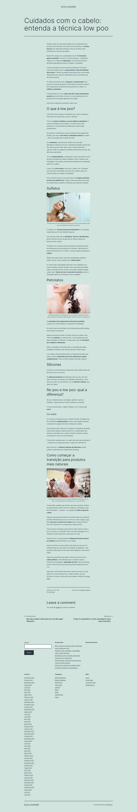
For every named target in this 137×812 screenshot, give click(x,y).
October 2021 (28, 785)
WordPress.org (90, 685)
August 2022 (28, 768)
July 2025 (27, 687)
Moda (56, 690)
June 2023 (27, 746)
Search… (27, 642)
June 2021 (27, 794)
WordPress (109, 804)
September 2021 (29, 787)
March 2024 (28, 724)
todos (56, 697)
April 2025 (27, 692)
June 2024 (27, 717)
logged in (59, 607)
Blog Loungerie (68, 7)
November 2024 (29, 704)
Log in (87, 678)
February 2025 (28, 697)
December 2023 (29, 731)
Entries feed (89, 680)
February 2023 (28, 755)
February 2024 (28, 726)
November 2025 (29, 678)
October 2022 (28, 765)
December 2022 (29, 760)
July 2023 (27, 743)
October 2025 (28, 680)
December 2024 (29, 702)
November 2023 (29, 734)
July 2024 (27, 714)
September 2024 (29, 709)
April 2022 (27, 770)
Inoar (82, 519)
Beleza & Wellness (85, 590)
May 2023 (27, 748)
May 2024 (27, 719)
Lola (87, 519)
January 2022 (28, 777)
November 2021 (29, 782)
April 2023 (27, 751)
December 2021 (29, 780)
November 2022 (29, 763)
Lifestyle (57, 687)
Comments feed (90, 682)
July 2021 (27, 792)
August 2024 (28, 712)
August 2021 (28, 790)
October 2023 (28, 736)
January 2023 (28, 758)
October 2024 (28, 707)
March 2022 (28, 773)
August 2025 (28, 685)
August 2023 (28, 741)
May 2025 (27, 690)
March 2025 (28, 695)
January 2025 (28, 699)
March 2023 (28, 753)
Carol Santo (51, 592)
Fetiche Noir (58, 682)
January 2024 (28, 729)
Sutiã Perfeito (59, 695)
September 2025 (29, 682)
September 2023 (29, 738)
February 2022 (28, 775)
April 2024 (27, 721)
